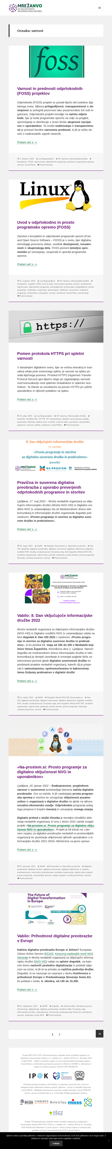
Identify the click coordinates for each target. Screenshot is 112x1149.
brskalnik (21, 419)
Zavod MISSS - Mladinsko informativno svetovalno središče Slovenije (48, 1090)
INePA (39, 546)
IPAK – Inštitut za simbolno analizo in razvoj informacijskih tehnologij (55, 1061)
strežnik (51, 422)
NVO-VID (40, 961)
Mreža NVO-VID (85, 552)
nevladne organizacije (26, 555)
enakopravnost (43, 552)
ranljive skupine (59, 875)
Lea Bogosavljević (46, 159)
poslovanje (21, 422)
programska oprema (85, 162)
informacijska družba (26, 1012)
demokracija (22, 1009)
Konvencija (54, 1012)
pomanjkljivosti (56, 287)
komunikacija (75, 419)
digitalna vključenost (76, 549)
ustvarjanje (43, 293)
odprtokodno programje (56, 162)
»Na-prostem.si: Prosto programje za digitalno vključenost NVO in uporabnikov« (52, 772)
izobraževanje (42, 1012)
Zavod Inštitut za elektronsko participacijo (37, 1064)
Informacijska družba (79, 159)
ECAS (48, 953)
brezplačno (22, 162)
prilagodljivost (81, 287)
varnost (20, 165)
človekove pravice (84, 1006)
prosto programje (86, 555)
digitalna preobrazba (39, 549)
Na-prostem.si (61, 546)
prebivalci (61, 555)
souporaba (41, 290)
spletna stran (41, 422)
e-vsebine (84, 869)
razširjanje (31, 290)
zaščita (37, 425)
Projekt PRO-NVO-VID (32, 1055)
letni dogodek (71, 552)
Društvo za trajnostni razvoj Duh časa (65, 1084)
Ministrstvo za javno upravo (47, 1127)
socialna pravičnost (34, 558)
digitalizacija (34, 1009)
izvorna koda (47, 284)
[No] (108, 1140)
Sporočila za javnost (77, 546)
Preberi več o (27, 142)
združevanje (83, 293)
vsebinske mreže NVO (34, 1015)
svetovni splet (62, 422)
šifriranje (31, 422)
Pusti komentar (46, 165)
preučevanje (69, 287)
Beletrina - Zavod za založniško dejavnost (74, 1087)
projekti (89, 872)
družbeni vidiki (65, 1009)
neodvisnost (86, 284)
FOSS (30, 162)
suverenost (74, 290)
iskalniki (65, 419)
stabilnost (64, 290)
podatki (85, 419)
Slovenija (21, 558)
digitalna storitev (35, 869)
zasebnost (60, 293)
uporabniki (73, 422)
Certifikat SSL (32, 419)
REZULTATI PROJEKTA (68, 1067)
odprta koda (39, 162)
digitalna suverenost (57, 549)
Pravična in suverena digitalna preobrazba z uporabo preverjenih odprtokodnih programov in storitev (51, 487)
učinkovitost (32, 293)
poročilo (52, 555)
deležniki (25, 549)
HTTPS (42, 419)
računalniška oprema (42, 875)
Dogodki (50, 546)
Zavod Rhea (30, 165)
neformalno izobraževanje (42, 872)
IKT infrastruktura (53, 419)
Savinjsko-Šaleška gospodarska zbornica (71, 1093)
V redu (56, 1143)
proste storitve (72, 555)
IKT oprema (63, 159)
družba (33, 552)
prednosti (71, 162)
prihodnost (87, 1012)
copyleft (31, 284)
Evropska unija (57, 552)
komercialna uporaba (63, 284)
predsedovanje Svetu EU (70, 1012)
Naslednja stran (99, 1034)
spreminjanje (53, 290)
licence (76, 284)
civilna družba (69, 1006)
